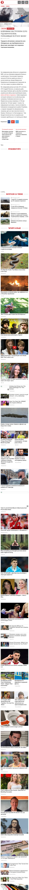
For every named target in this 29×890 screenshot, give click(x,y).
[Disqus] (14, 172)
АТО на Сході (10, 28)
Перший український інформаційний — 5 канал (2, 2)
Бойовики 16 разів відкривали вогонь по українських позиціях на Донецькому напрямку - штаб (19, 215)
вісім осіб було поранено (8, 95)
